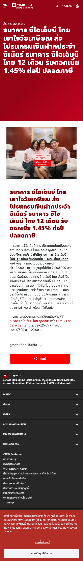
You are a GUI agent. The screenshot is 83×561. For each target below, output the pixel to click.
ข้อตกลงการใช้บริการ (13, 493)
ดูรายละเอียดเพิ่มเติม (24, 345)
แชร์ (42, 358)
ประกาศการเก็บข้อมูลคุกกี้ (16, 488)
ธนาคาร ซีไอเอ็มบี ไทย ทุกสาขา (29, 321)
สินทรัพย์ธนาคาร (11, 464)
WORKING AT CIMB (15, 468)
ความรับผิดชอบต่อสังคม (15, 478)
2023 (15, 376)
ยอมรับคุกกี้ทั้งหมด (41, 553)
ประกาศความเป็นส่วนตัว (15, 483)
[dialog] (41, 535)
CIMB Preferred (13, 454)
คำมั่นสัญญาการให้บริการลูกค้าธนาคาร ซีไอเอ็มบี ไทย (29, 473)
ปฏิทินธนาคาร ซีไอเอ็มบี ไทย (17, 497)
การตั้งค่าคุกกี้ (42, 542)
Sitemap (8, 502)
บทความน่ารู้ (9, 459)
